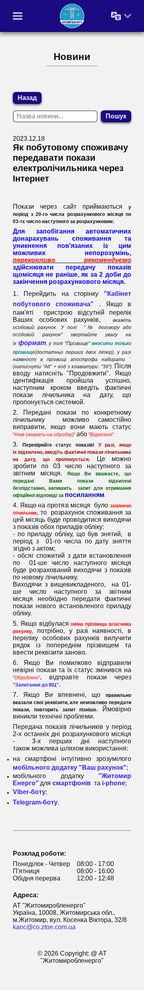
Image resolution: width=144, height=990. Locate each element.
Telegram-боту (35, 802)
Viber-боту (29, 791)
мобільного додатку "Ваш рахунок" (69, 767)
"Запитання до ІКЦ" (36, 685)
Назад (27, 97)
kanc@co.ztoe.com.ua (44, 927)
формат (32, 342)
